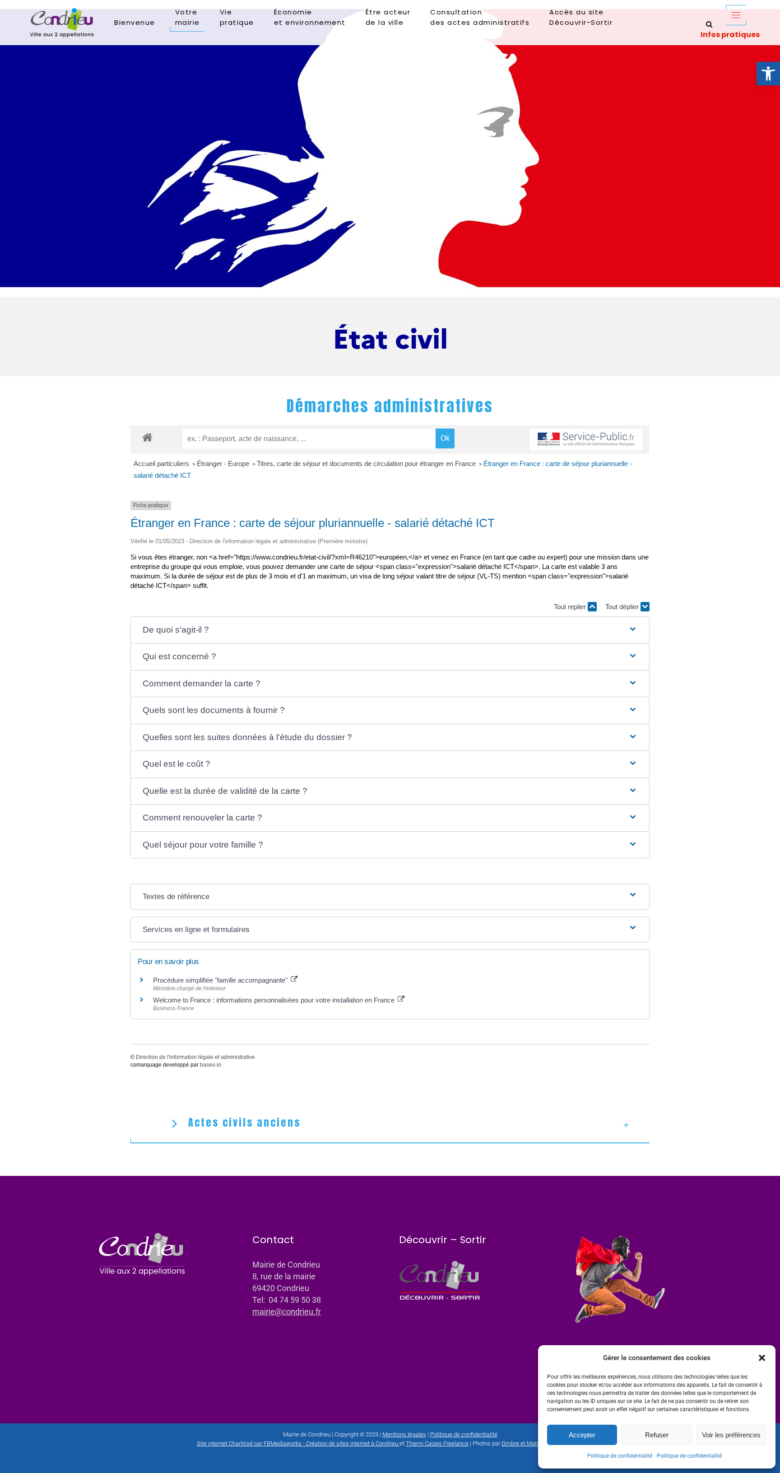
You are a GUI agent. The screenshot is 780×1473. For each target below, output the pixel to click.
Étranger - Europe (224, 463)
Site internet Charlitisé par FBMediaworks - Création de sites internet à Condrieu (297, 1443)
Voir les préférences (731, 1435)
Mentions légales (404, 1434)
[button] (768, 73)
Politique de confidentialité (619, 1456)
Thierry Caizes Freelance (437, 1443)
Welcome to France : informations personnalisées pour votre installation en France (274, 1000)
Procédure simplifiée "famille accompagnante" (221, 980)
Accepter (582, 1435)
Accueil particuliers (162, 463)
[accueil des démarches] (147, 437)
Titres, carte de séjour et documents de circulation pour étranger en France (367, 463)
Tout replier (571, 607)
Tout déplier (623, 607)
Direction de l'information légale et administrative (195, 1057)
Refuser (657, 1435)
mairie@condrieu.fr (286, 1311)
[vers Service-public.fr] (586, 440)
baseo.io (210, 1065)
